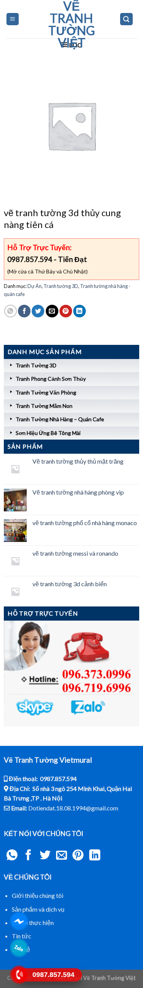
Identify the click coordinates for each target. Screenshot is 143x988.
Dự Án (34, 286)
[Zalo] (19, 948)
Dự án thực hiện (33, 922)
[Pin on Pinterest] (65, 311)
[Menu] (12, 19)
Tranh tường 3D (60, 286)
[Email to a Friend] (52, 311)
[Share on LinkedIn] (79, 311)
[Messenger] (19, 921)
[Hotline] (19, 975)
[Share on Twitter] (38, 311)
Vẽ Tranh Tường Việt (71, 24)
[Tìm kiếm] (126, 19)
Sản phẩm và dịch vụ (38, 909)
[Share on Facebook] (24, 311)
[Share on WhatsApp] (10, 311)
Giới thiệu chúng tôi (37, 895)
